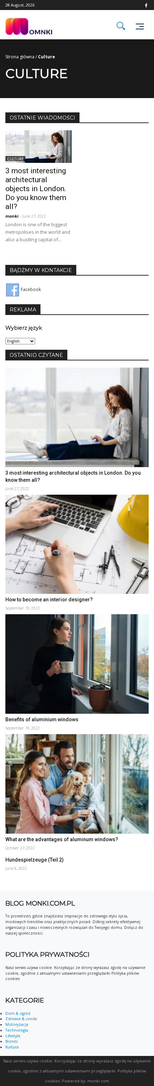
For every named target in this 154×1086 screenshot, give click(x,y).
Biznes (11, 1041)
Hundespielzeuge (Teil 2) (34, 860)
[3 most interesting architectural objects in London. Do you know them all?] (38, 146)
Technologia (16, 1030)
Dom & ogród (17, 1013)
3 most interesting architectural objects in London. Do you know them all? (35, 188)
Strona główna (19, 57)
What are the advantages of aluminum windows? (61, 839)
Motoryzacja (16, 1024)
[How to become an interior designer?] (77, 544)
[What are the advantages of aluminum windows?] (77, 783)
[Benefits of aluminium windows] (77, 663)
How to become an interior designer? (49, 599)
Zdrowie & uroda (21, 1018)
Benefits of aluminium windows (41, 719)
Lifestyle (12, 1035)
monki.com (98, 1080)
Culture (15, 158)
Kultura (12, 1046)
